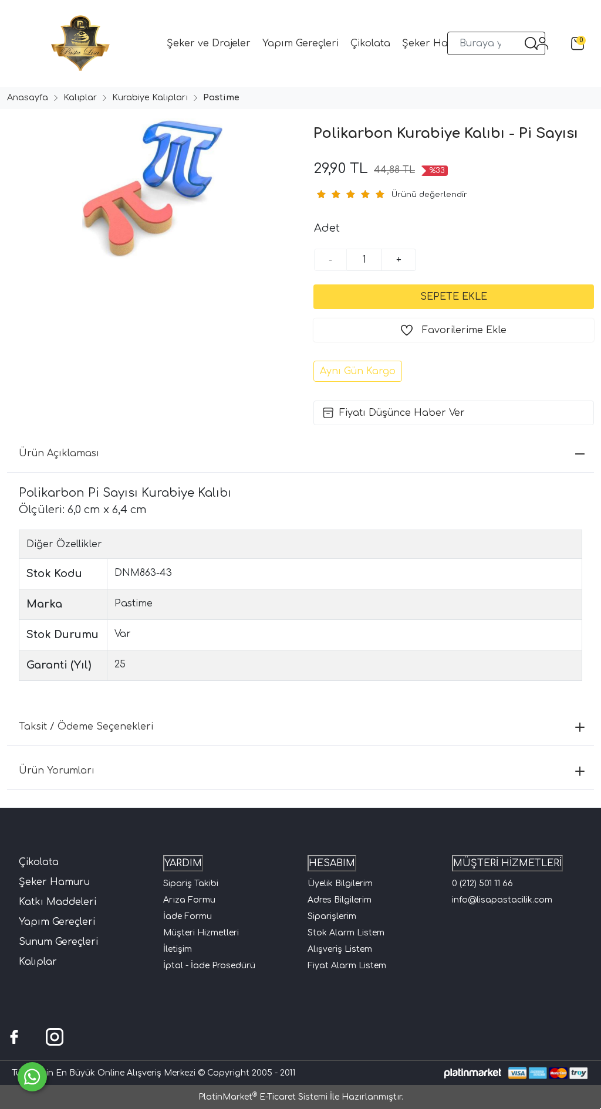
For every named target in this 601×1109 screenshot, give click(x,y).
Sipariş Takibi (190, 883)
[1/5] (320, 194)
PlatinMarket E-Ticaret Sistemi (262, 1097)
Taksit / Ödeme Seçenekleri (86, 726)
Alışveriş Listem (340, 949)
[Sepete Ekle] (453, 296)
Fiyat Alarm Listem (347, 965)
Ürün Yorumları (56, 770)
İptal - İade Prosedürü (209, 965)
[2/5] (328, 194)
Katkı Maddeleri (57, 902)
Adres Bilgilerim (340, 900)
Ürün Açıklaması (59, 453)
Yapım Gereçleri (57, 922)
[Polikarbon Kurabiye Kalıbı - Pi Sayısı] (150, 188)
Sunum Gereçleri (58, 942)
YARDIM (183, 863)
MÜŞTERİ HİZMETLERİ (507, 863)
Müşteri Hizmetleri (201, 932)
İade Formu (187, 916)
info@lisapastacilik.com (502, 900)
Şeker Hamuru (54, 882)
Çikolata (39, 862)
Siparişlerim (332, 916)
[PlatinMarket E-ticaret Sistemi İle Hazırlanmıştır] (472, 1073)
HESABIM (332, 863)
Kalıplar (38, 962)
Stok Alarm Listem (346, 932)
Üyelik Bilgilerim (340, 883)
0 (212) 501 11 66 (482, 883)
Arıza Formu (189, 900)
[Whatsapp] (32, 1076)
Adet (327, 228)
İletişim (177, 949)
